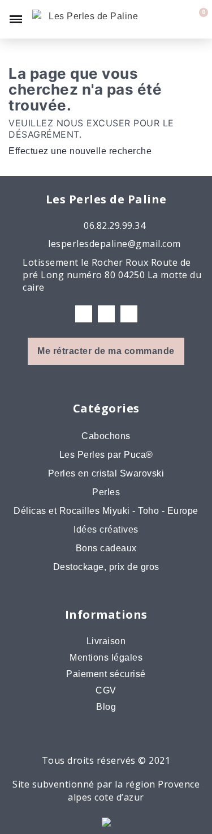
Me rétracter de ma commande (106, 351)
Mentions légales (106, 657)
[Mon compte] (179, 19)
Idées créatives (106, 529)
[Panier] (197, 19)
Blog (106, 707)
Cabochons (106, 436)
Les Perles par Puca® (106, 454)
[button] (159, 19)
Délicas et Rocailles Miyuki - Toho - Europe (106, 511)
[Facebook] (83, 313)
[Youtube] (128, 313)
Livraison (106, 641)
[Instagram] (106, 313)
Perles (106, 492)
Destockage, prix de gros (106, 567)
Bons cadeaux (106, 548)
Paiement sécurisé (106, 674)
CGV (106, 690)
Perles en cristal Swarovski (106, 473)
